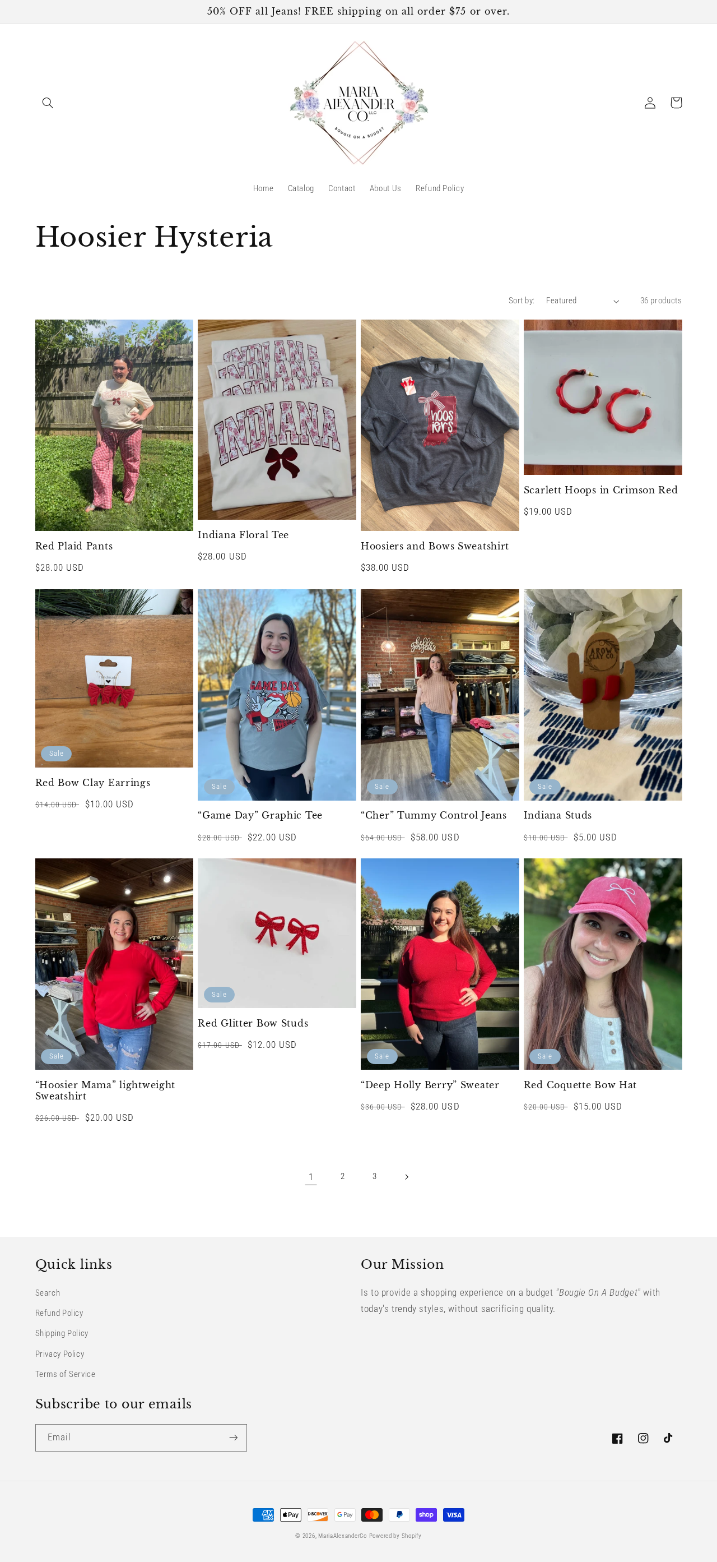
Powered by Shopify (395, 1536)
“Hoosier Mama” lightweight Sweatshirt (105, 1091)
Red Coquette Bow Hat (580, 1085)
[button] (48, 102)
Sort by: (521, 300)
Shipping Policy (62, 1333)
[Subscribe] (233, 1438)
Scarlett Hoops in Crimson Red (601, 490)
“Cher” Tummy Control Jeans (434, 815)
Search (47, 1293)
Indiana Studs (558, 815)
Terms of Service (65, 1374)
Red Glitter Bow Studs (253, 1023)
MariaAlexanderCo (342, 1536)
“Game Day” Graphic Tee (260, 815)
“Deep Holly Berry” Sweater (430, 1085)
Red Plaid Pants (74, 546)
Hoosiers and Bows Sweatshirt (435, 546)
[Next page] (406, 1177)
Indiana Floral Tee (243, 535)
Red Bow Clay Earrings (93, 783)
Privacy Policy (60, 1354)
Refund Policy (59, 1313)
